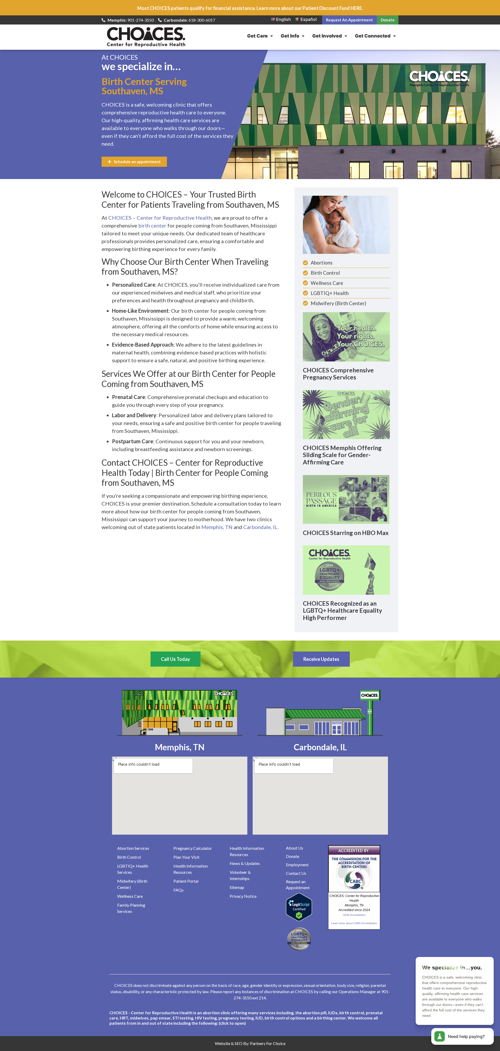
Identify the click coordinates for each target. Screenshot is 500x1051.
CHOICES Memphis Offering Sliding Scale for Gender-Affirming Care (342, 455)
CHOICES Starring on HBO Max (346, 532)
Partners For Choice (267, 1043)
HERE (356, 8)
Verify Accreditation (354, 914)
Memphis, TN (217, 527)
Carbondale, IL (260, 527)
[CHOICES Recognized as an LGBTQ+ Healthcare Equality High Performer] (346, 569)
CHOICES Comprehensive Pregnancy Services (338, 373)
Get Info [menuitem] (290, 36)
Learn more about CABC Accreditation (354, 923)
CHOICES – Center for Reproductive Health (160, 217)
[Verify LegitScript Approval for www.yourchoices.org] (299, 919)
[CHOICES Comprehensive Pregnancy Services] (346, 336)
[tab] (250, 1018)
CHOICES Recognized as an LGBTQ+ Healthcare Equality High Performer (342, 610)
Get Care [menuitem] (257, 36)
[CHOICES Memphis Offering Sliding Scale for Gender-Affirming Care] (346, 414)
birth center (152, 225)
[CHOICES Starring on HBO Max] (346, 499)
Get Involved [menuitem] (327, 36)
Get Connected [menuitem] (373, 36)
